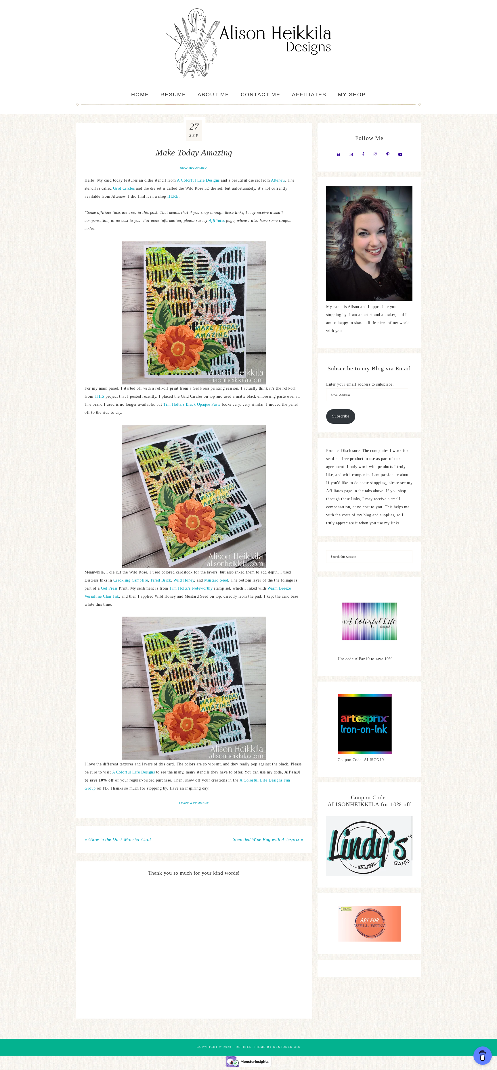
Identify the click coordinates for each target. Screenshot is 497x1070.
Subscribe (340, 416)
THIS (100, 396)
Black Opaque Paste (203, 404)
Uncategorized (193, 167)
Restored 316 (286, 1047)
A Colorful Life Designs (199, 180)
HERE (173, 196)
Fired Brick (161, 580)
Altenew (278, 180)
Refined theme (251, 1047)
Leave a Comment (194, 803)
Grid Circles (124, 188)
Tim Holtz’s (174, 404)
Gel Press (109, 588)
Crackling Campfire (130, 580)
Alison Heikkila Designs (248, 43)
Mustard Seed (216, 580)
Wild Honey (183, 580)
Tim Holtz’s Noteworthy (191, 588)
